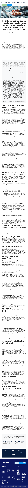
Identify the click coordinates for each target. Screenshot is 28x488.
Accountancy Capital (23, 476)
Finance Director (18, 474)
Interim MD (13, 470)
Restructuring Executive (4, 480)
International (3, 481)
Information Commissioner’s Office (13, 270)
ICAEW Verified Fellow (17, 101)
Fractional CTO (18, 469)
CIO (2, 470)
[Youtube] (12, 464)
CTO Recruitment (19, 378)
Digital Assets (3, 477)
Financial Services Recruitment (19, 441)
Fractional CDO (20, 379)
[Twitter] (12, 463)
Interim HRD (13, 471)
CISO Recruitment (14, 379)
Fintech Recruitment (9, 383)
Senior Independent (3, 471)
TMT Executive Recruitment (16, 383)
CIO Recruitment (8, 469)
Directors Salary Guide (18, 479)
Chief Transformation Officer (14, 380)
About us (3, 483)
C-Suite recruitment (22, 41)
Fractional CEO (18, 466)
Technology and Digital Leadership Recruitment (9, 378)
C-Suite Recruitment (18, 444)
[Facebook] (10, 463)
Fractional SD (18, 471)
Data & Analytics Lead (5, 381)
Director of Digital (21, 380)
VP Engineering (23, 472)
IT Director (18, 475)
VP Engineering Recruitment (13, 381)
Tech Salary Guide (23, 473)
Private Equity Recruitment (7, 444)
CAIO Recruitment (9, 379)
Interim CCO (13, 466)
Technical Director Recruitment (6, 382)
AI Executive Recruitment (15, 382)
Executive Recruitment (9, 466)
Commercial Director (18, 473)
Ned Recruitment (18, 478)
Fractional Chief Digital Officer (7, 40)
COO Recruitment (8, 470)
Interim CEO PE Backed (13, 478)
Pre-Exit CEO (13, 477)
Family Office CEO (8, 476)
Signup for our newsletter (24, 463)
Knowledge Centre (23, 466)
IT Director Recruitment (21, 381)
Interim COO (13, 469)
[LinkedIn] (10, 464)
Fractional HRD (18, 470)
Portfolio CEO (13, 476)
